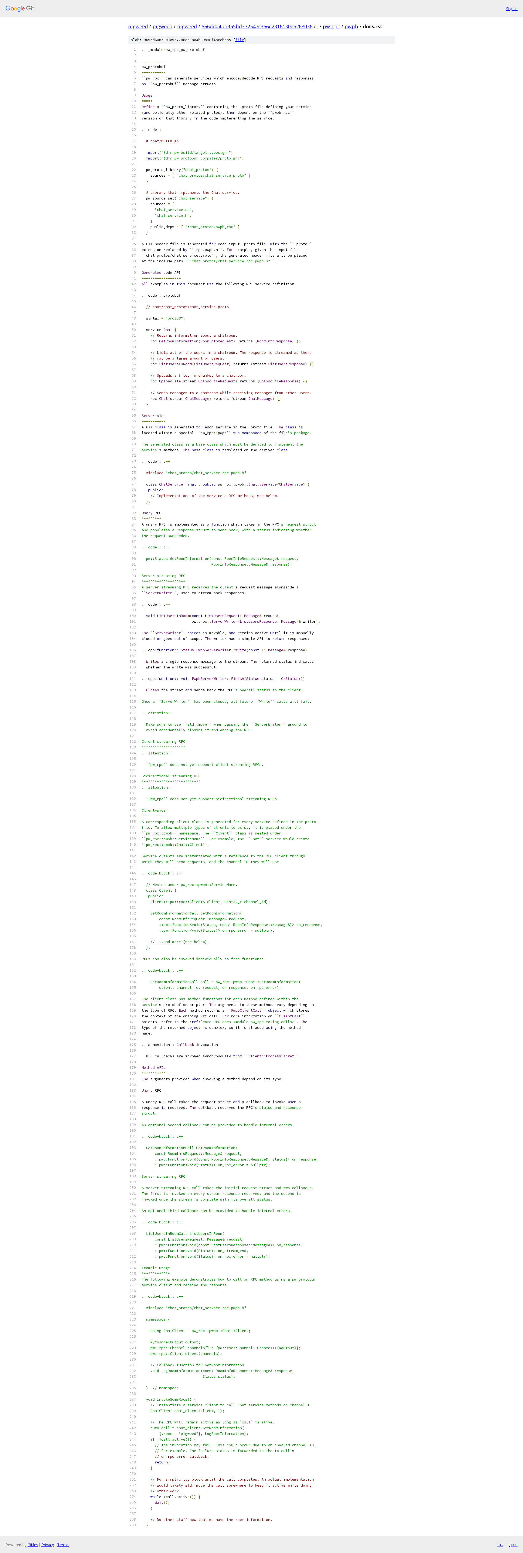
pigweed (138, 26)
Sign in (512, 8)
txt (500, 1544)
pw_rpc (331, 26)
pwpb (351, 26)
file (239, 40)
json (513, 1544)
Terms (63, 1544)
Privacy (47, 1544)
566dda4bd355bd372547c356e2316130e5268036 (257, 26)
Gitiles (33, 1544)
